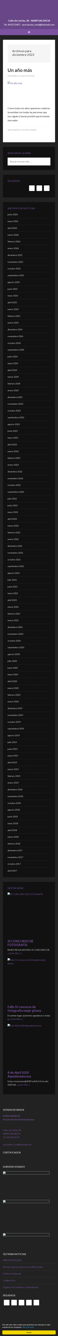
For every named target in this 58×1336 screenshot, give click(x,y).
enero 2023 (13, 464)
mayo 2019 (13, 755)
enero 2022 (13, 539)
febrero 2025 (14, 316)
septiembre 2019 (16, 728)
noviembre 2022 (15, 478)
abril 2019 (12, 762)
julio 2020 (12, 661)
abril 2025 (12, 302)
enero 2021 (13, 620)
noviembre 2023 (15, 404)
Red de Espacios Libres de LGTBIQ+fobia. (23, 1267)
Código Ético (9, 1280)
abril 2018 (12, 830)
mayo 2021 (13, 593)
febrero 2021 (14, 613)
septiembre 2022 (16, 491)
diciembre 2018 (15, 789)
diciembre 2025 (15, 255)
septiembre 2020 (16, 647)
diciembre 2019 (15, 708)
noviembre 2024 (15, 336)
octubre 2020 (14, 640)
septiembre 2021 (16, 566)
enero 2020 (13, 701)
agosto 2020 (14, 654)
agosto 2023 (14, 424)
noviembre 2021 (15, 552)
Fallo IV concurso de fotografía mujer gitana (24, 1008)
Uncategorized (29, 130)
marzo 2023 (13, 451)
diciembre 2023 (15, 397)
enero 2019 (13, 782)
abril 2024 (12, 370)
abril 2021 (12, 600)
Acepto (29, 1332)
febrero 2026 (14, 241)
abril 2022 (12, 519)
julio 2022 (12, 498)
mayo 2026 (13, 221)
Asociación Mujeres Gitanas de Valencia (29, 11)
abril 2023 (12, 444)
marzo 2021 (13, 607)
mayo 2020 (13, 674)
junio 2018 (13, 816)
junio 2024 (13, 356)
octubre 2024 (14, 343)
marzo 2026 (13, 234)
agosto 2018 (14, 809)
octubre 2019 (14, 722)
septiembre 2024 (16, 349)
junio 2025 (13, 289)
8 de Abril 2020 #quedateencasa (19, 1074)
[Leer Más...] (15, 953)
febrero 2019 (14, 776)
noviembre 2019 (15, 715)
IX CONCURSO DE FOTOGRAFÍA (20, 943)
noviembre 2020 (15, 634)
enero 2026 (13, 248)
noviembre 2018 (15, 796)
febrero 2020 (14, 695)
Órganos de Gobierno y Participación (21, 1287)
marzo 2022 (13, 525)
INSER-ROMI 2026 (12, 1260)
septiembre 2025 (16, 275)
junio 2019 (13, 749)
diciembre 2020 (15, 627)
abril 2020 (12, 681)
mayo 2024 (13, 363)
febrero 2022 (14, 532)
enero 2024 (13, 390)
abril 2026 (12, 228)
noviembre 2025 (15, 262)
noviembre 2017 (15, 857)
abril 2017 (12, 870)
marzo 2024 (13, 376)
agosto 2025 (14, 282)
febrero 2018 (14, 843)
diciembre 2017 (15, 850)
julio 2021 (12, 579)
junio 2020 (13, 667)
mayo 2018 (13, 823)
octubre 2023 (14, 410)
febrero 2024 (14, 383)
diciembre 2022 (15, 471)
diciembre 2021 (15, 546)
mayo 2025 (13, 295)
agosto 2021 (14, 573)
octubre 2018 (14, 803)
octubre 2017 (14, 864)
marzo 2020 (13, 688)
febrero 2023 (14, 458)
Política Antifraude (12, 1273)
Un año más (20, 70)
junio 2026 (13, 214)
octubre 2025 (14, 268)
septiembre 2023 (16, 417)
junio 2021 (13, 586)
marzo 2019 (13, 769)
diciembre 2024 (15, 329)
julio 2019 (12, 742)
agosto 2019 (14, 735)
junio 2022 (13, 505)
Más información (28, 1327)
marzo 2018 (13, 836)
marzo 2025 (13, 309)
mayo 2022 (13, 512)
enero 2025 (13, 322)
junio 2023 (13, 431)
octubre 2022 (14, 485)
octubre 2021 (14, 559)
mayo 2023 (13, 437)
